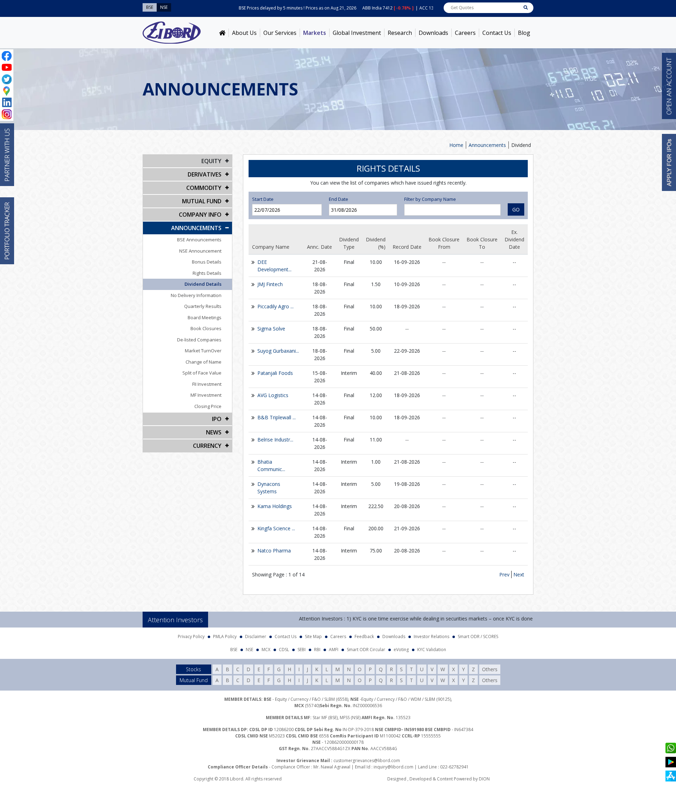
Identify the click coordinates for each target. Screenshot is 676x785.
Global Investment (357, 33)
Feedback (364, 636)
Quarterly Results (202, 306)
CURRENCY (207, 446)
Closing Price (207, 406)
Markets (314, 33)
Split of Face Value (201, 373)
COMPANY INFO (200, 214)
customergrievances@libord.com (366, 761)
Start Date (263, 199)
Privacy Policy (191, 636)
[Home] (222, 33)
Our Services (279, 33)
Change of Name (203, 362)
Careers (465, 33)
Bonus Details (206, 262)
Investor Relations (431, 636)
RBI (317, 650)
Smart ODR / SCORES (478, 636)
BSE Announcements (199, 239)
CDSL (284, 650)
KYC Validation (431, 650)
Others (489, 669)
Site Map (313, 636)
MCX (266, 650)
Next (518, 574)
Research (400, 33)
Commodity (203, 188)
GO (516, 209)
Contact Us (496, 33)
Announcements (487, 145)
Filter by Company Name (430, 199)
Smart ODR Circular (366, 650)
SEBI (302, 650)
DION (484, 779)
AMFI (333, 650)
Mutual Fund (201, 201)
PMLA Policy (225, 636)
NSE (249, 650)
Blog (524, 33)
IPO (216, 419)
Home (456, 145)
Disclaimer (255, 636)
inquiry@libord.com (393, 767)
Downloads (433, 33)
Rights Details (207, 273)
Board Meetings (204, 317)
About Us (244, 33)
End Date (338, 199)
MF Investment (205, 395)
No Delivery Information (196, 295)
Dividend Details (202, 284)
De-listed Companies (199, 339)
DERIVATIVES (204, 174)
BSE (233, 650)
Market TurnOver (203, 350)
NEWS (213, 432)
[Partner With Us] (7, 154)
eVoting (401, 650)
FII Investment (206, 384)
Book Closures (205, 328)
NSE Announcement (200, 251)
